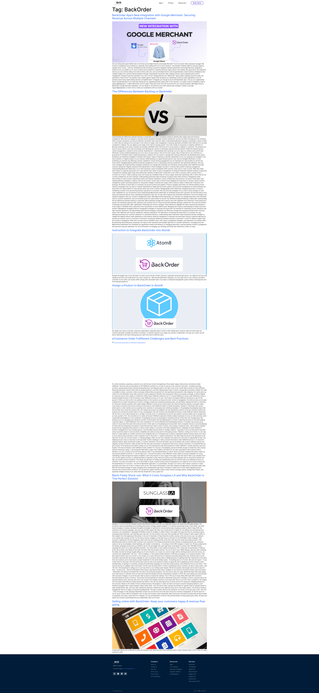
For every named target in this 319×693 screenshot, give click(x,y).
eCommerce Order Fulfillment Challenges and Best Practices (150, 338)
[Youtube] (118, 673)
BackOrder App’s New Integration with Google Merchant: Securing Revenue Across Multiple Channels (153, 17)
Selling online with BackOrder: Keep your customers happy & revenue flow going (158, 603)
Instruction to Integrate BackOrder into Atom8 (141, 230)
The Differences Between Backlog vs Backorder (142, 91)
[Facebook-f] (114, 673)
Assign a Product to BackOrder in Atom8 (137, 285)
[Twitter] (125, 673)
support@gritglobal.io (129, 668)
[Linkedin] (121, 673)
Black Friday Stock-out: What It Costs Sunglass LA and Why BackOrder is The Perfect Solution (158, 477)
